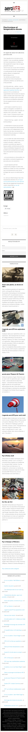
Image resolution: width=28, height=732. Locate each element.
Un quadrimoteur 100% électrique (13, 630)
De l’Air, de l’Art (7, 502)
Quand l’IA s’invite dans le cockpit (13, 652)
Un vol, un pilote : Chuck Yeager (12, 635)
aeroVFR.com (21, 710)
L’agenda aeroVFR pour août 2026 (14, 415)
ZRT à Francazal (8, 657)
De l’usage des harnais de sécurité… (13, 700)
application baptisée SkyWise (11, 90)
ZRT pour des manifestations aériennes (14, 661)
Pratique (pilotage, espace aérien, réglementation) (14, 725)
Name (3, 245)
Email (3, 250)
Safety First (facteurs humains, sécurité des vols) (14, 726)
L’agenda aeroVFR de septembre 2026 (14, 610)
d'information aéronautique (11, 710)
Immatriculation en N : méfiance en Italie (14, 619)
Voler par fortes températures (12, 646)
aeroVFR (14, 9)
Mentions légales (20, 728)
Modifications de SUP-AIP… (11, 705)
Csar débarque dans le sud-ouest (13, 589)
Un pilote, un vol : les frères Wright (13, 667)
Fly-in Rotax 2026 (8, 456)
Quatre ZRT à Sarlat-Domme (12, 683)
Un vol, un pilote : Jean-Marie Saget (13, 694)
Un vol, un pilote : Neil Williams (12, 580)
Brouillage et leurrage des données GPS (14, 624)
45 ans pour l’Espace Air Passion (13, 374)
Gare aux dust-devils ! (10, 615)
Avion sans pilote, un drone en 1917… (13, 600)
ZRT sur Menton (8, 606)
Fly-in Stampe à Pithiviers (11, 542)
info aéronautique (20, 715)
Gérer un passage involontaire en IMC (14, 672)
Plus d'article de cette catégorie (10, 568)
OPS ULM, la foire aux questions (12, 641)
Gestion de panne (8, 586)
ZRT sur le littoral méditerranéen (12, 689)
